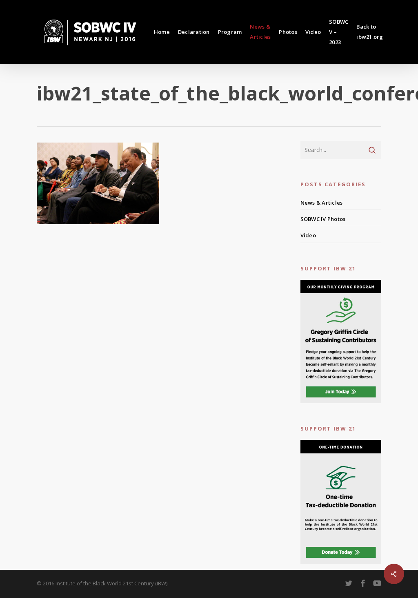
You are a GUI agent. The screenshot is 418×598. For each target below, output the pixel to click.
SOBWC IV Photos (323, 219)
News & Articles (321, 202)
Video (308, 235)
